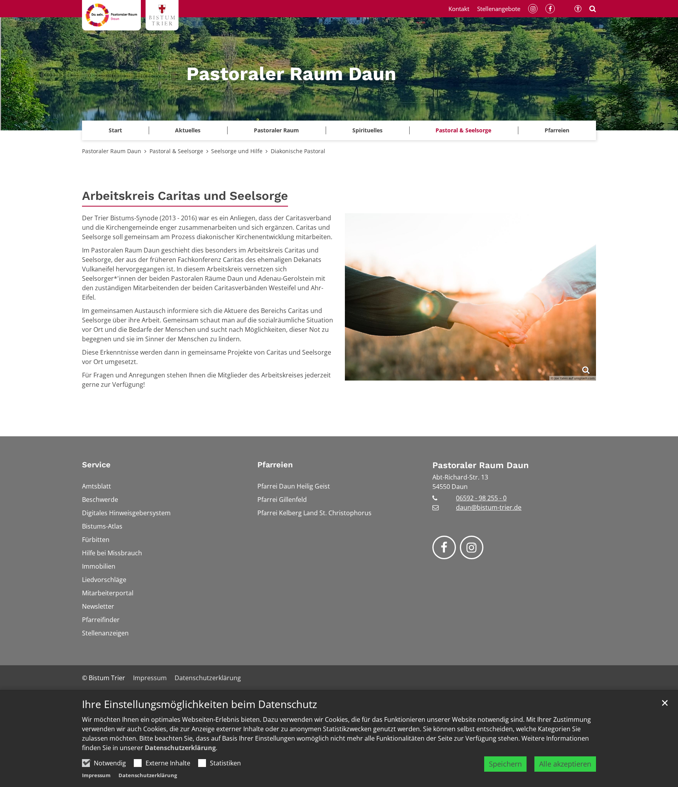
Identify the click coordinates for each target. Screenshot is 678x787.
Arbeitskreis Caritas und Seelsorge (185, 196)
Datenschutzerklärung (180, 747)
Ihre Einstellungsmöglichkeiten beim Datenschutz (199, 704)
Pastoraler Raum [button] (276, 130)
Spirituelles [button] (367, 130)
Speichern (505, 764)
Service (96, 464)
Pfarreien (275, 464)
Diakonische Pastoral (298, 151)
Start (115, 130)
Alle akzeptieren (565, 764)
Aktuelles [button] (187, 130)
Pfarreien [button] (557, 130)
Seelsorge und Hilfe (236, 151)
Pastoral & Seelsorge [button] (463, 130)
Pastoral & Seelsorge (176, 151)
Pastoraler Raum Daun (111, 151)
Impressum (96, 775)
